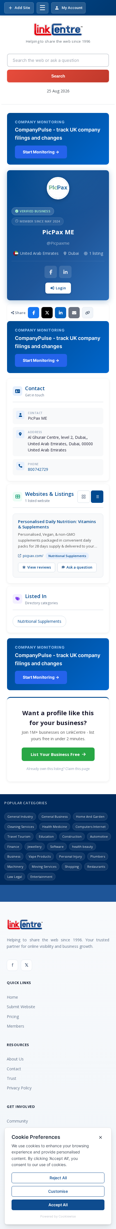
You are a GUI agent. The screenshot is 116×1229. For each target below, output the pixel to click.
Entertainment (41, 876)
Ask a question (79, 567)
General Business (54, 816)
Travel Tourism (18, 836)
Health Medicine (54, 826)
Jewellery (35, 846)
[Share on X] (47, 312)
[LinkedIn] (65, 272)
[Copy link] (87, 312)
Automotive (99, 836)
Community (17, 1121)
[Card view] (83, 496)
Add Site (22, 7)
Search (58, 76)
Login (61, 287)
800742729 (38, 469)
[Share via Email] (74, 312)
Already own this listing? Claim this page (58, 768)
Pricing (13, 1016)
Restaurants (96, 866)
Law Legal (14, 876)
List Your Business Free (55, 754)
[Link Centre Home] (58, 29)
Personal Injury (70, 856)
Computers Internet (90, 826)
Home (12, 997)
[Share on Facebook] (33, 312)
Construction (72, 836)
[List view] (97, 496)
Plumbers (97, 856)
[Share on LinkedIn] (60, 312)
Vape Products (40, 856)
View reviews (39, 567)
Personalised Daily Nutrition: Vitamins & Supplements (57, 524)
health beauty (82, 846)
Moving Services (44, 866)
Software (57, 846)
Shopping (72, 866)
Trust (11, 1078)
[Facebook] (50, 272)
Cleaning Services (20, 826)
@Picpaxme (58, 243)
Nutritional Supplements (39, 621)
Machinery (15, 866)
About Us (15, 1059)
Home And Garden (90, 816)
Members (15, 1026)
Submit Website (21, 1006)
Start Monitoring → (41, 151)
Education (46, 836)
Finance (13, 846)
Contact (14, 1068)
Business (13, 856)
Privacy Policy (19, 1088)
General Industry (20, 816)
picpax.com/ (33, 555)
